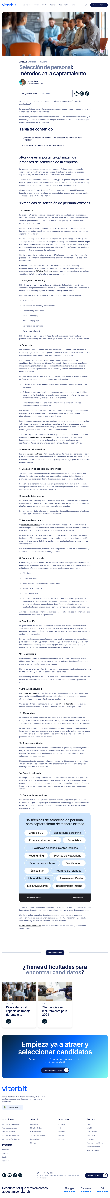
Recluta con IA (7, 1161)
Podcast (61, 1135)
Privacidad (90, 1139)
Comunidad (34, 1124)
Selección (5, 1153)
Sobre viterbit (63, 5)
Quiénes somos (35, 1131)
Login (86, 5)
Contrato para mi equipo (10, 1124)
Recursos (53, 5)
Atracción (5, 1149)
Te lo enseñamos (99, 5)
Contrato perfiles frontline (11, 1139)
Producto (36, 5)
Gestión (4, 1157)
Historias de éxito (36, 1128)
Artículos (61, 1124)
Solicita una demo (55, 952)
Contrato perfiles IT (9, 1131)
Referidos (90, 1128)
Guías (60, 1128)
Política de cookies (93, 1147)
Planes (73, 5)
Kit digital (33, 1143)
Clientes (44, 5)
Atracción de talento (37, 62)
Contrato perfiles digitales (11, 1135)
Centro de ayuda (92, 1131)
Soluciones (26, 5)
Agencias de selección (10, 1128)
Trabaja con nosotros (37, 1135)
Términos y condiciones (95, 1143)
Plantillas (61, 1131)
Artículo (23, 62)
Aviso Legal (91, 1135)
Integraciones (35, 1139)
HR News (61, 1139)
